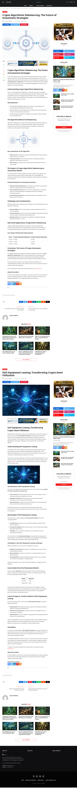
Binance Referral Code (14, 297)
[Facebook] (3, 64)
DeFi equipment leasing (7, 675)
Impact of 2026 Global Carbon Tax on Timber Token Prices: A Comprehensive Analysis (26, 353)
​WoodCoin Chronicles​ (30, 780)
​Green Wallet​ (41, 780)
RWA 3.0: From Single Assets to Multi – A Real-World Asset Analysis (42, 338)
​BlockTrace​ (49, 5)
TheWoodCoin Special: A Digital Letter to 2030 (67, 94)
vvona (43, 783)
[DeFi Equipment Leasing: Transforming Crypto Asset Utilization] (26, 400)
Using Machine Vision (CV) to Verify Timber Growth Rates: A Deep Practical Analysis (9, 338)
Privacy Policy (63, 131)
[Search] (74, 2)
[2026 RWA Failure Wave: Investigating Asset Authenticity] (42, 346)
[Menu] (3, 2)
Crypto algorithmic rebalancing (9, 295)
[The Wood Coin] (38, 2)
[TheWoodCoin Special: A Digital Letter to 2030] (56, 95)
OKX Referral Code (6, 297)
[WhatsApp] (3, 77)
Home (25, 5)
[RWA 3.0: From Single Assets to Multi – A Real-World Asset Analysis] (42, 330)
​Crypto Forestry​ (40, 5)
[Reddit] (3, 74)
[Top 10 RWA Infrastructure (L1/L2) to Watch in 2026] (9, 346)
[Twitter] (3, 67)
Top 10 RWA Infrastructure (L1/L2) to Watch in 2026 (8, 352)
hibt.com (14, 461)
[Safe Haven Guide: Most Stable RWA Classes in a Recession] (26, 330)
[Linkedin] (14, 284)
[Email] (3, 80)
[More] (20, 284)
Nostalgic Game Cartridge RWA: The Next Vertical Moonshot (67, 100)
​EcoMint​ (31, 5)
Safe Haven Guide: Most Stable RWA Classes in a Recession (26, 337)
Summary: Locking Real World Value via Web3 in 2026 (63, 80)
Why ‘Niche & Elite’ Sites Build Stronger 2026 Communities (67, 106)
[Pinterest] (3, 70)
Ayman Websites (9, 21)
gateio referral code (51, 780)
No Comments (17, 21)
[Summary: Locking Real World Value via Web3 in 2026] (64, 72)
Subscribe (8, 2)
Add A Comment (26, 359)
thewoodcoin (38, 268)
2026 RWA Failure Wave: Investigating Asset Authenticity (40, 353)
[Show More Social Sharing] (30, 24)
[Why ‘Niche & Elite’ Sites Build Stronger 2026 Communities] (56, 107)
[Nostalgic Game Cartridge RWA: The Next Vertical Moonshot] (56, 101)
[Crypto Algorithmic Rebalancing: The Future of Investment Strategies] (26, 42)
